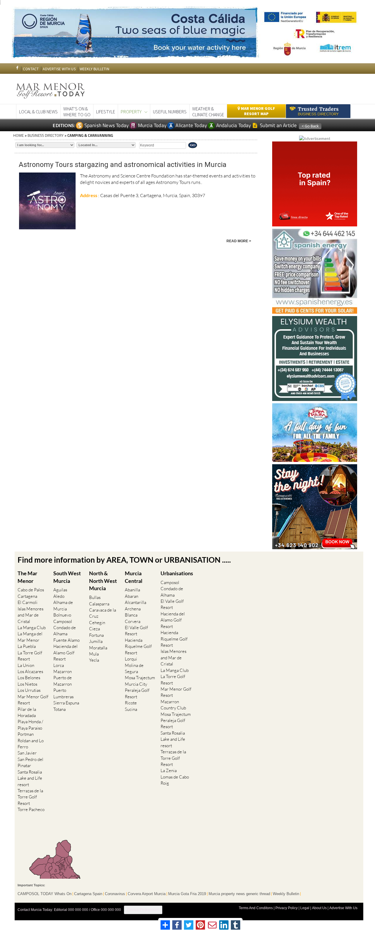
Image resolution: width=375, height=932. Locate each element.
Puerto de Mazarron (62, 681)
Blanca (131, 615)
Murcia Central (133, 577)
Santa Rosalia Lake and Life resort (30, 778)
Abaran (131, 596)
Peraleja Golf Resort (137, 693)
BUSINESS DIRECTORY (46, 135)
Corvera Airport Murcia (147, 894)
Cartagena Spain (88, 894)
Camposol (62, 621)
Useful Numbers (170, 112)
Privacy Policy (286, 908)
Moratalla (98, 648)
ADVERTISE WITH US (59, 68)
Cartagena (27, 596)
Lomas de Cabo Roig (175, 780)
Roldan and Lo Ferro (31, 744)
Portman (26, 734)
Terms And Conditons (256, 908)
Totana (59, 709)
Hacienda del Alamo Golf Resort (65, 652)
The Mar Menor (27, 577)
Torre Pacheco (31, 809)
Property (131, 112)
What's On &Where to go (77, 111)
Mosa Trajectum (140, 677)
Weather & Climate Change (208, 111)
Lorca (58, 665)
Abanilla (132, 590)
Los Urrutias (29, 690)
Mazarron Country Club (173, 705)
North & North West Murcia (103, 580)
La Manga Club (32, 627)
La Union (26, 665)
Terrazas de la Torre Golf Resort (30, 797)
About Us (319, 908)
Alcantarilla (135, 602)
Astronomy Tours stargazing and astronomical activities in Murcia (122, 165)
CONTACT (31, 68)
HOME (18, 135)
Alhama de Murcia (63, 605)
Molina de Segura (134, 668)
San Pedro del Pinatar (30, 762)
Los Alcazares (30, 671)
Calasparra (99, 604)
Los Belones (29, 677)
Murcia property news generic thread (239, 894)
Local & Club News (38, 112)
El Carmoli (28, 602)
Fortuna (96, 635)
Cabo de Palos (31, 590)
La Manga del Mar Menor (30, 637)
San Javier (27, 753)
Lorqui (131, 659)
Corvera (132, 621)
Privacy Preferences (143, 910)
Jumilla (96, 641)
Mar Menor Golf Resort (33, 700)
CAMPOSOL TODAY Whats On (44, 894)
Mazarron (62, 671)
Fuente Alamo (66, 640)
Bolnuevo (62, 615)
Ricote (131, 703)
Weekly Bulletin (286, 894)
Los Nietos (27, 684)
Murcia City (136, 684)
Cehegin (97, 622)
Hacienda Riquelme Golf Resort (138, 646)
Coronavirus (115, 894)
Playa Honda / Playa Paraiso (30, 724)
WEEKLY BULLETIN (94, 68)
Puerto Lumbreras (63, 693)
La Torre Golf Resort (30, 656)
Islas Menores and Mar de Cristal (30, 615)
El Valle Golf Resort (136, 630)
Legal (304, 908)
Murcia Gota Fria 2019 (187, 894)
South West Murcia (67, 577)
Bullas (94, 597)
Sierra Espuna (66, 703)
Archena (133, 609)
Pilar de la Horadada (27, 712)
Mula (94, 654)
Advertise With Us (343, 908)
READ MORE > (238, 241)
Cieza (94, 628)
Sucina (131, 709)
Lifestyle (105, 112)
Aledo (58, 596)
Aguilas (60, 590)
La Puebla (27, 646)
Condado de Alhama (64, 630)
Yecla (94, 660)
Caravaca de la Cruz (102, 613)
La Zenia (169, 770)
